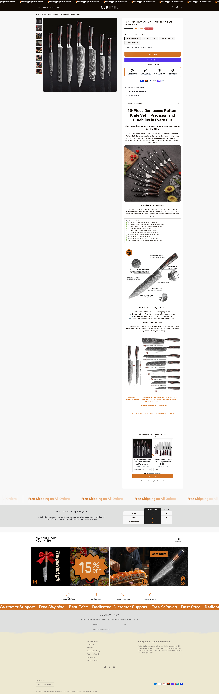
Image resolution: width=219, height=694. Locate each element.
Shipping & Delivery (93, 651)
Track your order (92, 641)
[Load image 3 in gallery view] (39, 36)
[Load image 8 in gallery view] (39, 72)
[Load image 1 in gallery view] (39, 21)
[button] (45, 7)
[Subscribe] (125, 624)
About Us (90, 648)
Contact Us (90, 644)
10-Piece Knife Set (149, 38)
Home (37, 14)
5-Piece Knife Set (167, 38)
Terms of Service (92, 660)
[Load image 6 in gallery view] (39, 58)
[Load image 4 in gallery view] (39, 43)
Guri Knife (43, 691)
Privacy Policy (91, 657)
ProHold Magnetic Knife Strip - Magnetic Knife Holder (163, 461)
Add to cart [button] (153, 477)
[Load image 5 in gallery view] (39, 50)
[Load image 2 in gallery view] (39, 28)
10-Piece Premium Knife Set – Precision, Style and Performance (60, 14)
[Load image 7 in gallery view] (39, 65)
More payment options (152, 64)
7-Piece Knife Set (132, 38)
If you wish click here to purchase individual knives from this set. (153, 413)
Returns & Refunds (93, 654)
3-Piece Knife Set (132, 43)
